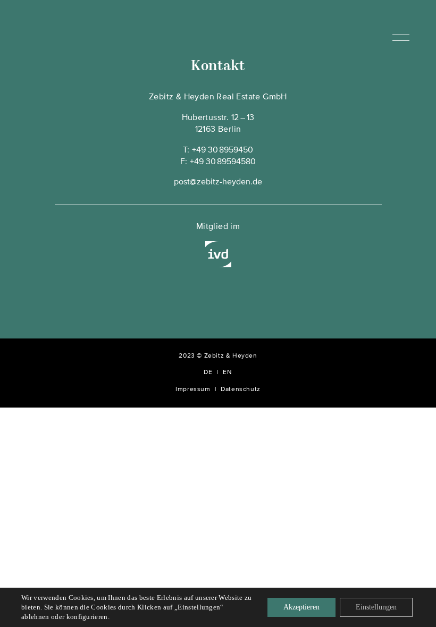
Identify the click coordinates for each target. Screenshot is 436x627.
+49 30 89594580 (223, 162)
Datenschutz (241, 389)
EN (227, 372)
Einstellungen (376, 607)
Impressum (192, 389)
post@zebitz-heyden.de (218, 182)
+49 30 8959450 (222, 150)
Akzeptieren (301, 607)
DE (208, 372)
